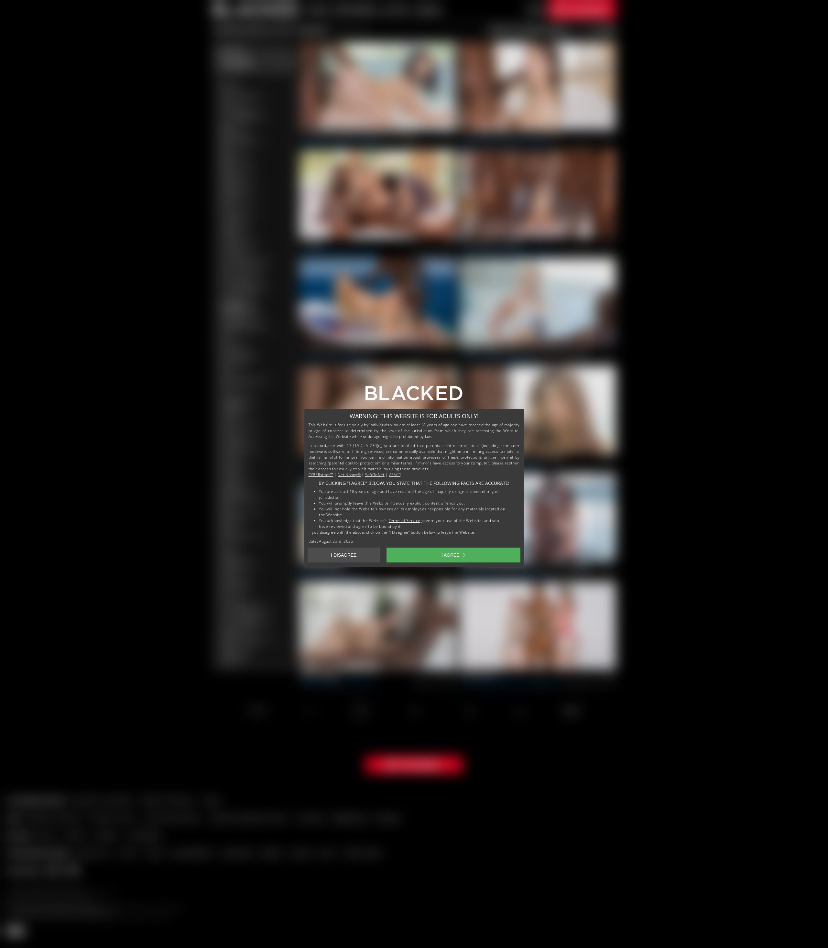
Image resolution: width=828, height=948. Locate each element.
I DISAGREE (343, 555)
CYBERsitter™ (321, 474)
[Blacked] (414, 395)
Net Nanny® (349, 474)
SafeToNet (375, 474)
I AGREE (450, 555)
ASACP (395, 474)
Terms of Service (404, 520)
